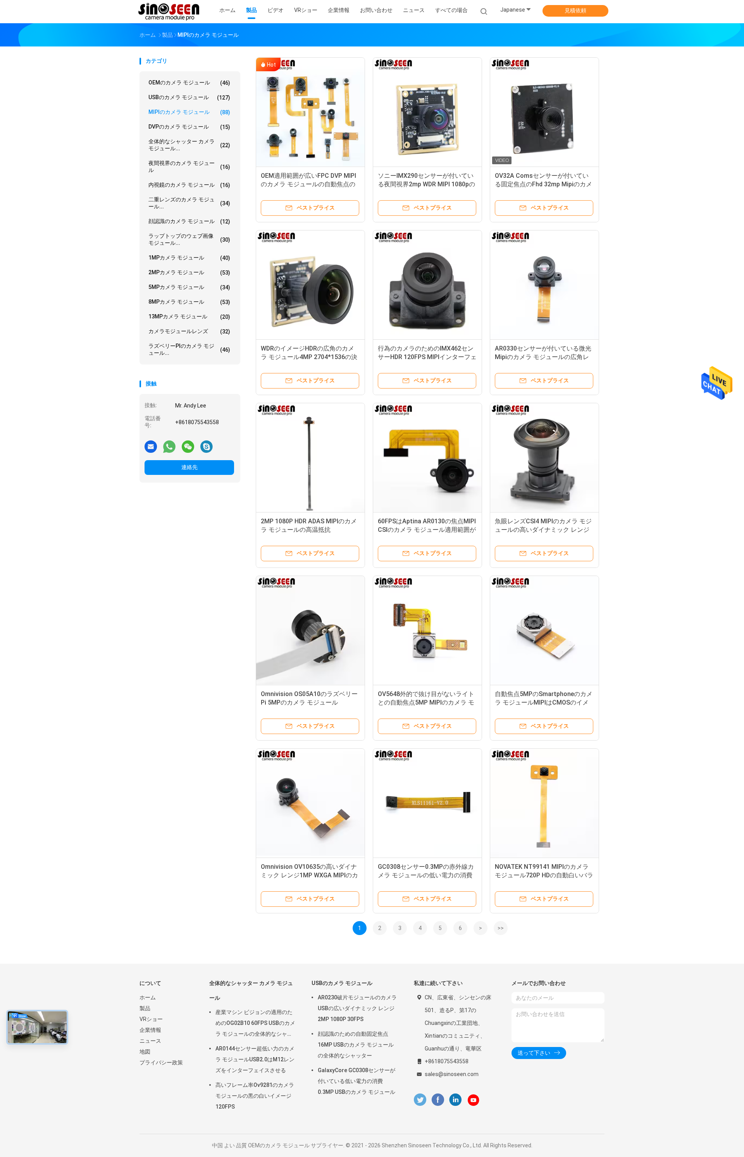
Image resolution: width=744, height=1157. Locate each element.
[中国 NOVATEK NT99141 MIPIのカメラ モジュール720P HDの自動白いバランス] (544, 803)
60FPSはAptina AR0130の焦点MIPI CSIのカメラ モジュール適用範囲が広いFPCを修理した (427, 529)
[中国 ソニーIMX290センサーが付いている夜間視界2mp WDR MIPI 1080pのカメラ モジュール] (427, 112)
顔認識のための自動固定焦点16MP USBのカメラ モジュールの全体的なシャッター (356, 1045)
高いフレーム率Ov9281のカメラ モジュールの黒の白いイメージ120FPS (254, 1096)
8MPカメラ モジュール (189, 302)
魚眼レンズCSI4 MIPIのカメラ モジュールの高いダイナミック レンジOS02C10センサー (543, 529)
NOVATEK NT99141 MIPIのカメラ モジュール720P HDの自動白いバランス (544, 875)
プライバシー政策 (161, 1062)
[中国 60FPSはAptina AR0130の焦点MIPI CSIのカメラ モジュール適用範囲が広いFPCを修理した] (427, 457)
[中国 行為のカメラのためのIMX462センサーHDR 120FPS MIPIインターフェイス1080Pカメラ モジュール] (427, 284)
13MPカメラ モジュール (189, 316)
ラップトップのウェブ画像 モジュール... (189, 239)
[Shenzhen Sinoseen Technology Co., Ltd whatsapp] (169, 446)
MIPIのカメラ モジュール (189, 112)
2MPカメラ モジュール (189, 272)
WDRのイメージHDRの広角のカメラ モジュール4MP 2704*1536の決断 (309, 357)
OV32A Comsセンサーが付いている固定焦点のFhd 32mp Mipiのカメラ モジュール (543, 184)
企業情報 (150, 1030)
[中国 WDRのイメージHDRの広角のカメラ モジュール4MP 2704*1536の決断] (310, 284)
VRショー (151, 1019)
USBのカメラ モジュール (189, 97)
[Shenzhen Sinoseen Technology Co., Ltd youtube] (473, 1100)
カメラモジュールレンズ (189, 331)
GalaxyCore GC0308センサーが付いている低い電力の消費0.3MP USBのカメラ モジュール (356, 1081)
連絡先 (189, 467)
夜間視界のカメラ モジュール (189, 166)
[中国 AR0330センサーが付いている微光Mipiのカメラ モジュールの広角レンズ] (544, 284)
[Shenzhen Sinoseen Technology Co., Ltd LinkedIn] (455, 1100)
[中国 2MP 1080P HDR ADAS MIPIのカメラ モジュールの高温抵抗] (310, 457)
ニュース (150, 1041)
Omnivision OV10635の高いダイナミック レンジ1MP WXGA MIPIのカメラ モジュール (309, 875)
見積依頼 (575, 10)
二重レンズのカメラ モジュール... (189, 203)
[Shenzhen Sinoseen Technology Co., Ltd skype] (206, 446)
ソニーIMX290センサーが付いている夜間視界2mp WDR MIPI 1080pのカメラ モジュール (426, 184)
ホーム (148, 997)
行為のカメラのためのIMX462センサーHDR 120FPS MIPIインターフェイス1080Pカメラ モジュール (427, 357)
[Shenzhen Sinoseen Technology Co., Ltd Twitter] (420, 1100)
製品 (145, 1008)
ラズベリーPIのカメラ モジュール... (189, 349)
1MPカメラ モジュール (189, 257)
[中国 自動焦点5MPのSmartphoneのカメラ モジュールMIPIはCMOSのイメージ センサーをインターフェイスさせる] (544, 630)
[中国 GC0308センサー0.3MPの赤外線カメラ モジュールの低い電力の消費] (427, 803)
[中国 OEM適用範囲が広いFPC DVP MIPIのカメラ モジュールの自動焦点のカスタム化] (310, 112)
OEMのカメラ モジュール (189, 82)
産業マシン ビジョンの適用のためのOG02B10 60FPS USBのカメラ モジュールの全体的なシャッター (255, 1024)
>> (501, 928)
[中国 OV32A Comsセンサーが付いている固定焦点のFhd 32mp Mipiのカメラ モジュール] (544, 112)
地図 (145, 1052)
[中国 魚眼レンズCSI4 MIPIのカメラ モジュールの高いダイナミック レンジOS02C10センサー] (544, 457)
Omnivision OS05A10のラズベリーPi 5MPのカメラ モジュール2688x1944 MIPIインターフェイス (309, 702)
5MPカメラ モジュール (189, 287)
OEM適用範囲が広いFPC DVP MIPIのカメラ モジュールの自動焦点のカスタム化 (308, 184)
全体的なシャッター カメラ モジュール (251, 990)
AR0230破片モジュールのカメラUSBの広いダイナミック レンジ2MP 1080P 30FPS (357, 1008)
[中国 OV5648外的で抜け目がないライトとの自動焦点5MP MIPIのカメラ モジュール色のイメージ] (427, 630)
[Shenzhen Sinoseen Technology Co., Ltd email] (151, 446)
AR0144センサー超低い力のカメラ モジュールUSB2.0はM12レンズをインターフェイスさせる (254, 1059)
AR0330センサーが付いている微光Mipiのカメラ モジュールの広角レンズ (543, 357)
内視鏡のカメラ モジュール (189, 185)
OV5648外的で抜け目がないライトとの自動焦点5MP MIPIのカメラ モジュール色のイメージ (426, 702)
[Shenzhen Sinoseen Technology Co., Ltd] (170, 11)
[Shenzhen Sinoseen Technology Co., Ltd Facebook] (437, 1100)
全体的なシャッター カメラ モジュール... (189, 144)
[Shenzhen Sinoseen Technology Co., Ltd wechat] (188, 446)
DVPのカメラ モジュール (189, 127)
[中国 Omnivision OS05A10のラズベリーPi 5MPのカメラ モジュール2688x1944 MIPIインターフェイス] (310, 630)
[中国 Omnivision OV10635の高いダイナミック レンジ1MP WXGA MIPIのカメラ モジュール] (310, 803)
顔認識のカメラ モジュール (189, 221)
